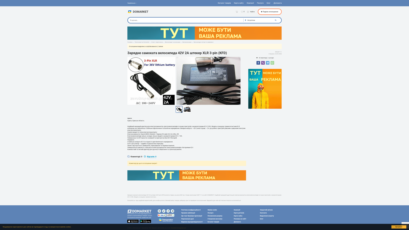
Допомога (278, 3)
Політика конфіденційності (191, 210)
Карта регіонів (239, 213)
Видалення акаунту (267, 216)
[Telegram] (267, 63)
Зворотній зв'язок (266, 210)
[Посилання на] (159, 211)
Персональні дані (187, 219)
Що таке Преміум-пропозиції (191, 216)
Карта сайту (239, 3)
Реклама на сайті (240, 219)
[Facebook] (258, 63)
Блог (268, 3)
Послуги (260, 3)
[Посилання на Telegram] (172, 211)
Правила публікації (188, 213)
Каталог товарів (224, 3)
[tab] (134, 156)
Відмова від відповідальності (192, 222)
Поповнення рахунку (215, 216)
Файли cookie (212, 210)
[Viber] (263, 63)
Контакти (263, 213)
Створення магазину (215, 219)
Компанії (250, 3)
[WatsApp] (272, 63)
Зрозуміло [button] (398, 227)
